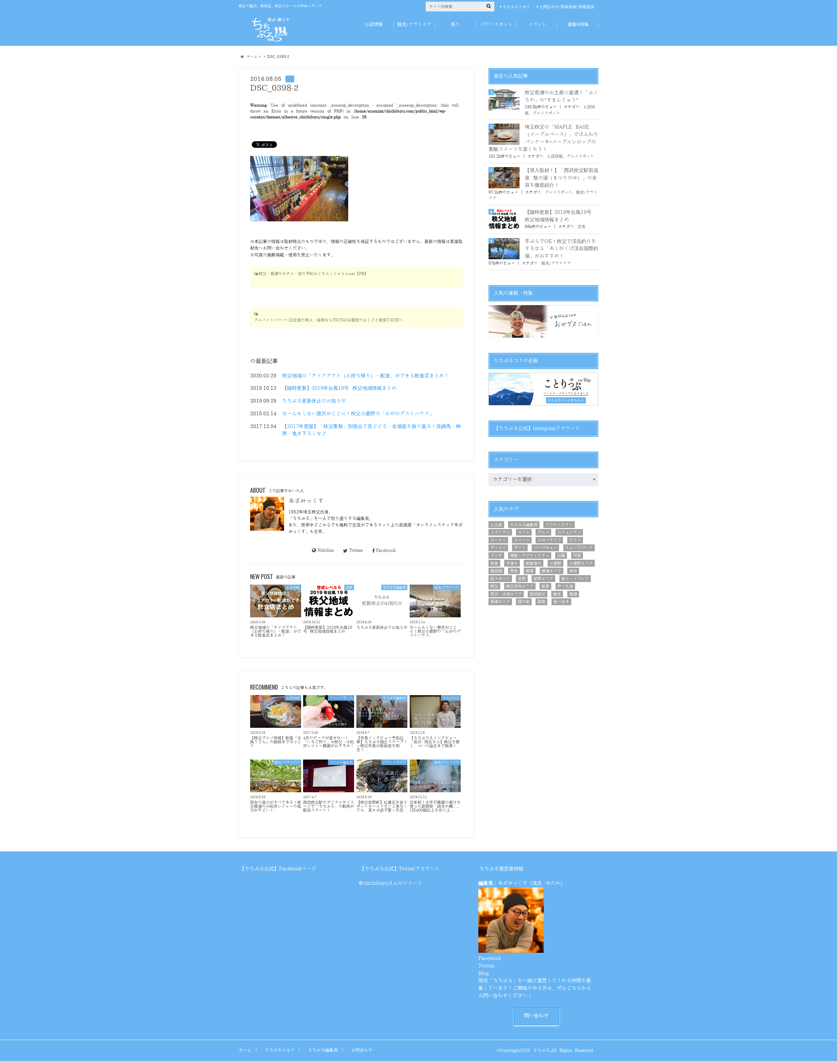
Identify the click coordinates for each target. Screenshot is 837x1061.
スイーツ (522, 540)
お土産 (496, 524)
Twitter (356, 550)
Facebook (386, 550)
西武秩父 (537, 594)
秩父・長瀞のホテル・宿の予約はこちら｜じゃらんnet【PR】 (313, 274)
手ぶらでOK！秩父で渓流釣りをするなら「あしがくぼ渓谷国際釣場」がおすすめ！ (561, 249)
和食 (494, 563)
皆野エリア (543, 578)
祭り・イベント (575, 578)
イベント (537, 24)
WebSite (325, 550)
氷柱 (573, 571)
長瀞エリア (500, 601)
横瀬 (530, 571)
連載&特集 (578, 24)
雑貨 (541, 601)
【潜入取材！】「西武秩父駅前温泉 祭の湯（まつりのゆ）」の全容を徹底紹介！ (561, 178)
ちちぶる (541, 1050)
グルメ (543, 532)
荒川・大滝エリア (506, 594)
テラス (575, 540)
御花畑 (496, 571)
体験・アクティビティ (529, 555)
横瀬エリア (551, 571)
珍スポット (500, 578)
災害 (582, 226)
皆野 (522, 578)
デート (520, 547)
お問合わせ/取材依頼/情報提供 (566, 7)
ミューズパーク (579, 547)
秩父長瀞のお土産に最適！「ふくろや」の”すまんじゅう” (561, 96)
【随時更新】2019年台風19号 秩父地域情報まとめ (339, 388)
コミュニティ (569, 532)
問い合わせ (536, 1015)
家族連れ (533, 563)
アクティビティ (559, 524)
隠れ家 (524, 601)
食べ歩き (561, 601)
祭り (455, 24)
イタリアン (500, 532)
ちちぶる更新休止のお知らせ (314, 401)
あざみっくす (306, 501)
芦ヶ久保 (565, 586)
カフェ (524, 532)
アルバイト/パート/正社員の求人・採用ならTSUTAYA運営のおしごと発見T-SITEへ (328, 320)
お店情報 (374, 24)
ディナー (498, 547)
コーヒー (498, 540)
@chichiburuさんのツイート (390, 883)
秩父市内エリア (520, 586)
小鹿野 (555, 563)
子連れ (512, 563)
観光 (557, 594)
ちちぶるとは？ (516, 7)
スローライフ (549, 540)
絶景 (545, 586)
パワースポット (496, 24)
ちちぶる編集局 (524, 524)
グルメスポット (546, 113)
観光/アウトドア (414, 24)
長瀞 (573, 594)
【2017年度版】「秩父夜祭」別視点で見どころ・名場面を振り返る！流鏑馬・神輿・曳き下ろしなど (371, 430)
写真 (577, 555)
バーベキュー (545, 547)
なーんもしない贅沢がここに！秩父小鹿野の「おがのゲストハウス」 (358, 414)
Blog (483, 973)
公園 (561, 555)
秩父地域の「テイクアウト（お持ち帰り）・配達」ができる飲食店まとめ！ (365, 376)
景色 (514, 571)
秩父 (494, 586)
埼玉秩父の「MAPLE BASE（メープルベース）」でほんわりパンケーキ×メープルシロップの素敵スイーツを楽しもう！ (543, 138)
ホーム (245, 1050)
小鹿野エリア (581, 563)
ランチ (496, 555)
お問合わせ (361, 1050)
